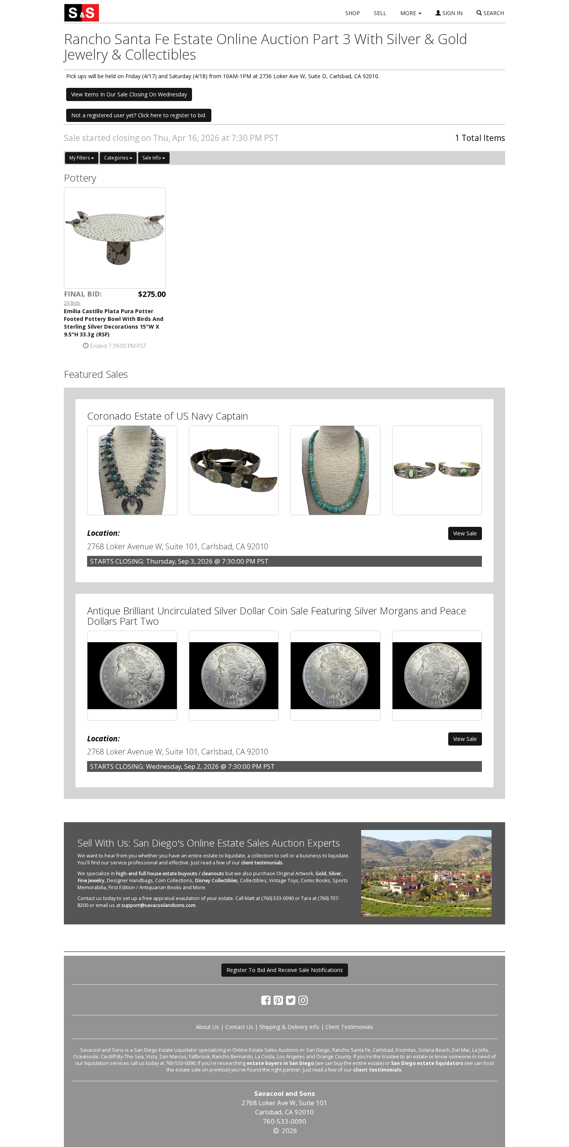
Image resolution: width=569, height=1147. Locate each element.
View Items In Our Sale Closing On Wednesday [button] (129, 94)
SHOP (352, 13)
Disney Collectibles (216, 880)
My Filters (80, 157)
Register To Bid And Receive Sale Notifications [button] (284, 970)
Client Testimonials (349, 1026)
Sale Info (152, 157)
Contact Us (239, 1026)
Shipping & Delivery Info (289, 1026)
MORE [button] (409, 13)
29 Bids (72, 303)
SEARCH (493, 13)
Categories (116, 157)
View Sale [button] (465, 533)
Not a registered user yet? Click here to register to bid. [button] (138, 115)
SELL (380, 13)
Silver (335, 873)
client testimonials (262, 862)
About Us (207, 1026)
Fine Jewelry (91, 880)
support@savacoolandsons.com (158, 905)
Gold (320, 873)
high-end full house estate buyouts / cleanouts (170, 873)
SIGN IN (452, 13)
